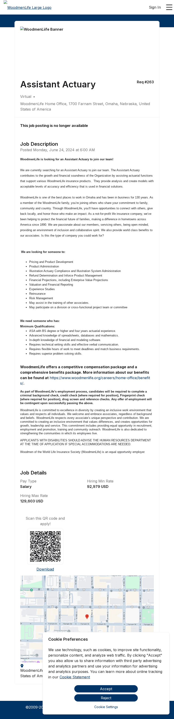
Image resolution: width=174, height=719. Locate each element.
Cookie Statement (75, 677)
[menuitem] (27, 7)
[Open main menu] (169, 7)
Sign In (155, 7)
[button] (87, 619)
